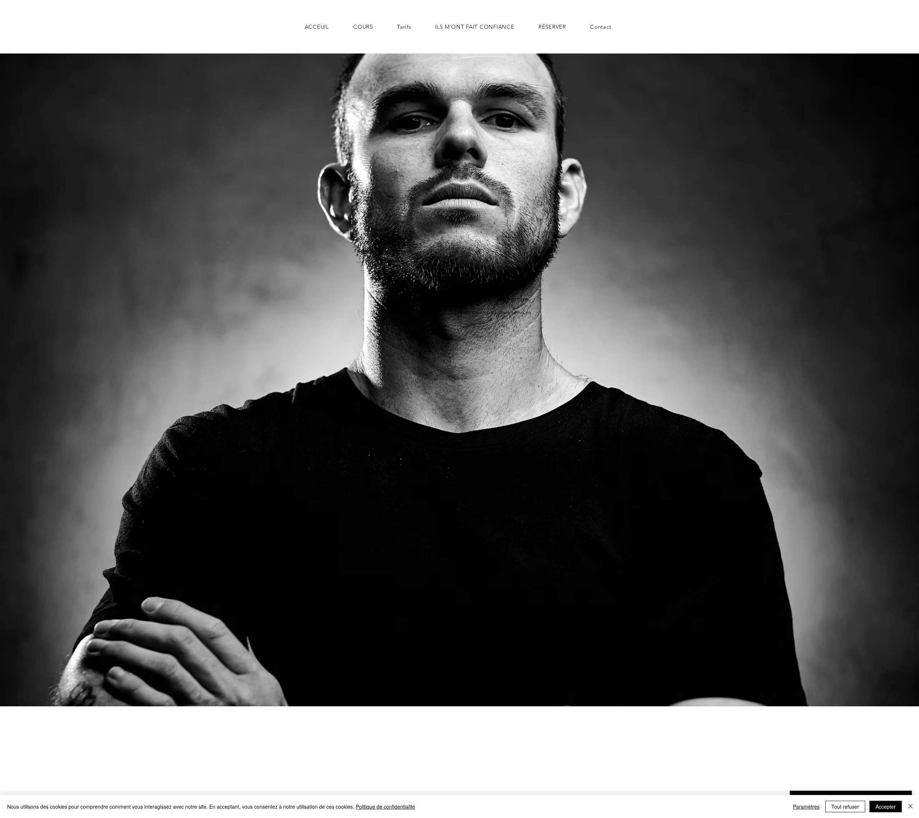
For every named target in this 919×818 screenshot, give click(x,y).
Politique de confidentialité (385, 806)
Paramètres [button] (806, 806)
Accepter (886, 806)
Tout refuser (845, 806)
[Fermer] (910, 806)
